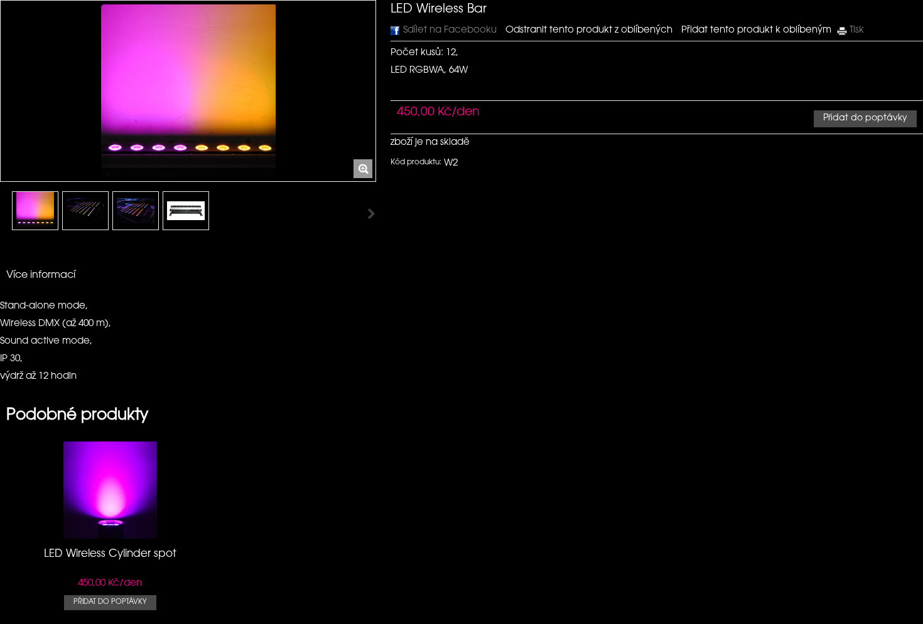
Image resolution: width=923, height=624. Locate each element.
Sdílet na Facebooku (450, 30)
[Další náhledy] (4, 214)
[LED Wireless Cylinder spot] (110, 532)
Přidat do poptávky (110, 602)
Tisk (857, 30)
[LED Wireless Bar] (35, 210)
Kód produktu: (416, 162)
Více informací (40, 275)
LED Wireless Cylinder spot (110, 554)
